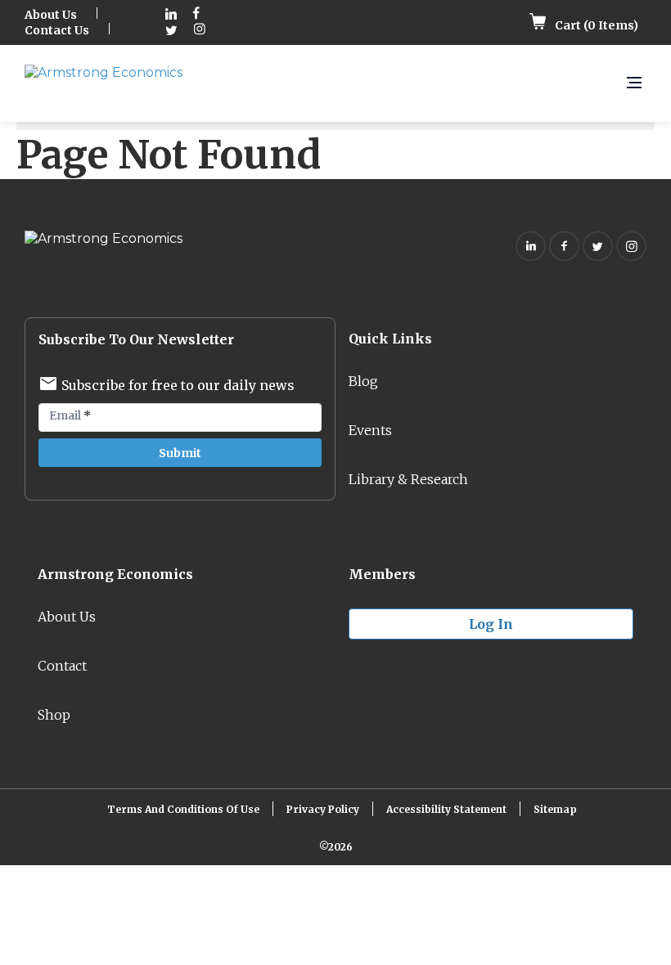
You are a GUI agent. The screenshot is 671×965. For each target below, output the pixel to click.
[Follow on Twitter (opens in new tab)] (171, 30)
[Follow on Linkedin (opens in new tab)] (171, 15)
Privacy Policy (322, 809)
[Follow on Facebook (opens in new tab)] (196, 15)
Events (370, 430)
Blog (363, 381)
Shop (54, 715)
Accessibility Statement (446, 809)
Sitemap (555, 809)
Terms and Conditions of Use (183, 809)
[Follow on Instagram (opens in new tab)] (199, 30)
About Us (51, 14)
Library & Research (408, 479)
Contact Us (57, 30)
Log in (491, 624)
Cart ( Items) (595, 25)
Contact (62, 666)
